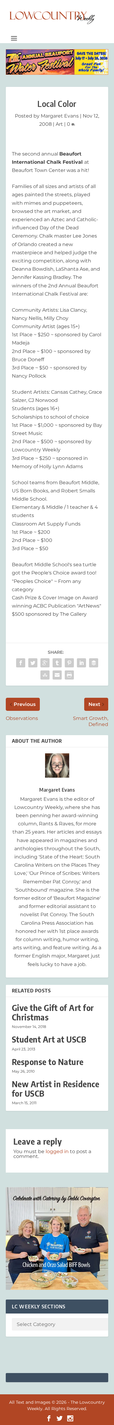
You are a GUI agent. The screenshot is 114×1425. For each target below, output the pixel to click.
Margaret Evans (60, 116)
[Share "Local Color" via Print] (69, 675)
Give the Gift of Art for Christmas (53, 1012)
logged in (57, 1151)
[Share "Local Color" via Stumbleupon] (45, 675)
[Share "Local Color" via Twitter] (33, 663)
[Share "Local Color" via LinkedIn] (81, 663)
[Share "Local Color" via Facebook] (21, 663)
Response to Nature (48, 1062)
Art (59, 124)
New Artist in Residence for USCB (55, 1088)
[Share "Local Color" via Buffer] (94, 663)
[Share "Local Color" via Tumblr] (57, 663)
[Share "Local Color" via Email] (57, 675)
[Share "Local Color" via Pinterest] (69, 663)
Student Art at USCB (49, 1039)
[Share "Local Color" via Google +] (45, 663)
